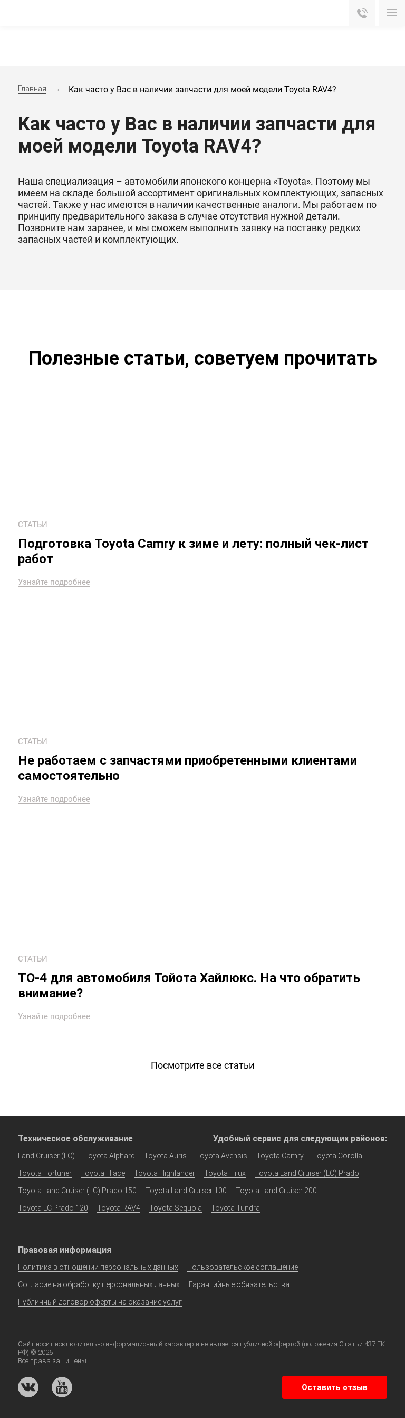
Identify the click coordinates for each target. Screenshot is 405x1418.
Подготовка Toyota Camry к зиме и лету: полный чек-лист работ (193, 551)
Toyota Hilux (225, 1173)
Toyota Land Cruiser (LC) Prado (307, 1173)
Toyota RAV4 (118, 1208)
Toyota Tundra (235, 1208)
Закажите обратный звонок (362, 13)
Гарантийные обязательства (239, 1284)
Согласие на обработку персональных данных (99, 1284)
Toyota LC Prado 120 (53, 1208)
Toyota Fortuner (45, 1173)
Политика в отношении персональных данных (98, 1267)
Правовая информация (64, 1250)
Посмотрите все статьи (202, 1065)
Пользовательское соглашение (242, 1267)
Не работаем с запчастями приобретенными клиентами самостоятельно (187, 768)
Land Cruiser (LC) (46, 1155)
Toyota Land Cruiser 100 (186, 1190)
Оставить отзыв (335, 1387)
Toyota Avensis (221, 1155)
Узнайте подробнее (54, 582)
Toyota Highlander (164, 1173)
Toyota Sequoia (175, 1208)
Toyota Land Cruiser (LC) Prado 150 (77, 1190)
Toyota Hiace (103, 1173)
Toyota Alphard (109, 1155)
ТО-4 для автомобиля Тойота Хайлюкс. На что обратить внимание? (189, 985)
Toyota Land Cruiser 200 (276, 1190)
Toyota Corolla (337, 1155)
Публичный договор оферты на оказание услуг (100, 1302)
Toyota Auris (165, 1155)
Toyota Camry (280, 1155)
